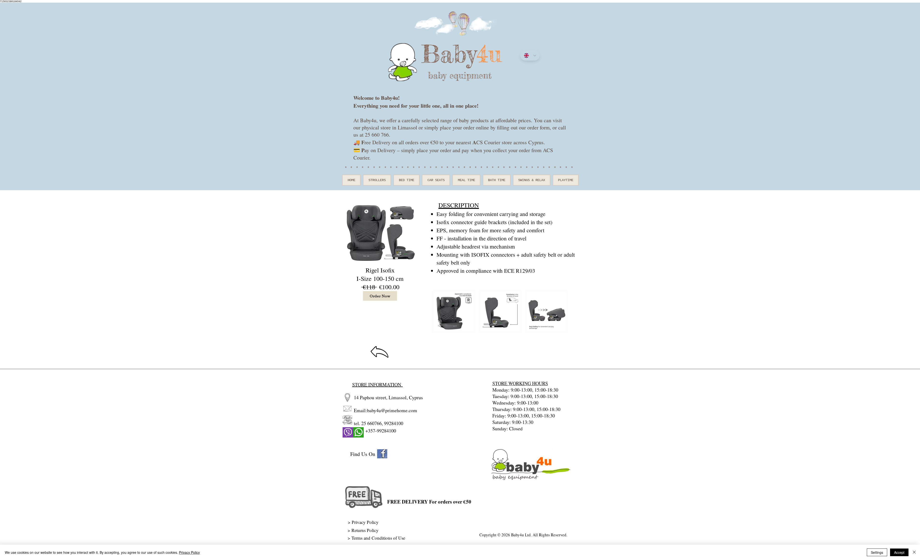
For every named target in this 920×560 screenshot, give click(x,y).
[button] (453, 311)
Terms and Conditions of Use (379, 538)
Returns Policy (365, 530)
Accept (899, 552)
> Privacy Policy (363, 522)
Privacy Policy (189, 552)
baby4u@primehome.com (392, 410)
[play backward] (438, 311)
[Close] (914, 552)
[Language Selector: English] (530, 55)
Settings (877, 552)
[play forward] (562, 311)
